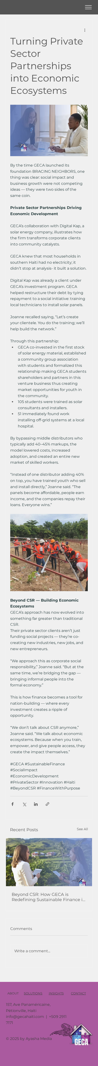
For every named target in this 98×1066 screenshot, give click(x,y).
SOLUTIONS (33, 993)
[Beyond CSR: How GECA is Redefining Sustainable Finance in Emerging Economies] (49, 862)
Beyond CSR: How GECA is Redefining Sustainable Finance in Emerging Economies (48, 897)
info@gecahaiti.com (25, 1016)
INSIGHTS (56, 993)
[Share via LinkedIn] (36, 804)
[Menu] (88, 7)
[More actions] (85, 30)
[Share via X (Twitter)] (24, 804)
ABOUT (13, 993)
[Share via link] (47, 804)
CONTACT (78, 993)
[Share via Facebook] (12, 804)
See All (82, 829)
